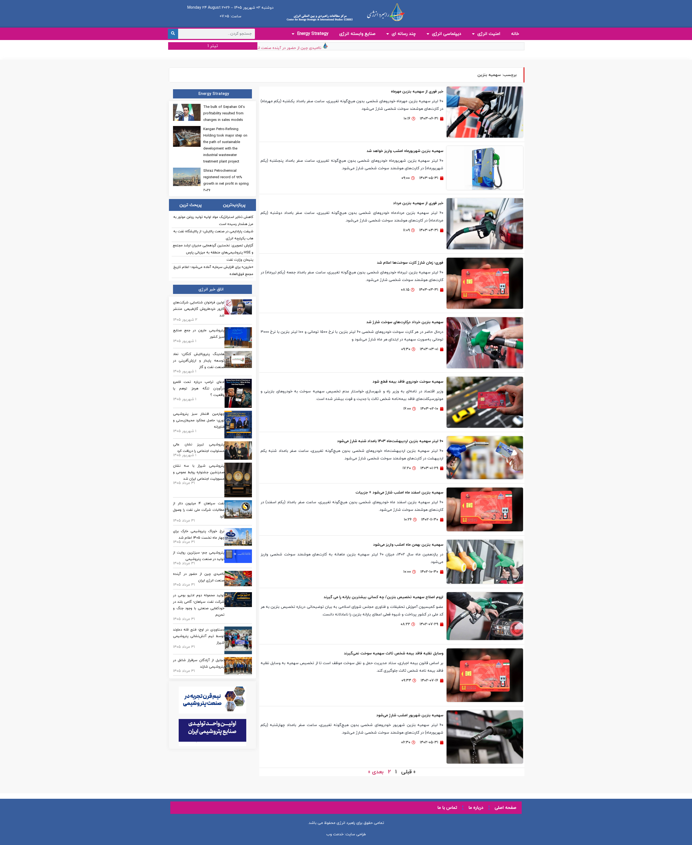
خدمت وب (335, 834)
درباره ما (475, 808)
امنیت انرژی (488, 34)
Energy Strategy (312, 34)
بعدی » (376, 772)
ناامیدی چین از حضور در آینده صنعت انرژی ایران (297, 48)
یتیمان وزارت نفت (240, 259)
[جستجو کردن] (173, 34)
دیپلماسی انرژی (446, 34)
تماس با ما (447, 808)
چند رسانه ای (404, 34)
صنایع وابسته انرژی (357, 34)
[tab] (234, 205)
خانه (515, 34)
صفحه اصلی (505, 808)
